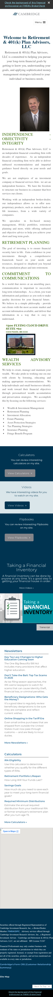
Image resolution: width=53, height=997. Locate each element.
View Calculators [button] (18, 473)
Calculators (12, 754)
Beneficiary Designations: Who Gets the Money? (26, 698)
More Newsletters (16, 742)
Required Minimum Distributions (24, 801)
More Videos (26, 588)
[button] (40, 22)
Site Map (4, 976)
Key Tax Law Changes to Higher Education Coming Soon (23, 658)
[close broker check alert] (49, 2)
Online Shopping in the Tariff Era (24, 718)
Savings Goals (12, 785)
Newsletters (13, 651)
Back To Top (40, 986)
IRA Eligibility (12, 760)
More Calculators (15, 822)
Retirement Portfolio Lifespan (22, 776)
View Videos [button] (16, 505)
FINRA (11, 931)
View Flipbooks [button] (18, 537)
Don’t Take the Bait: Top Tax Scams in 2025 (25, 676)
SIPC (17, 931)
